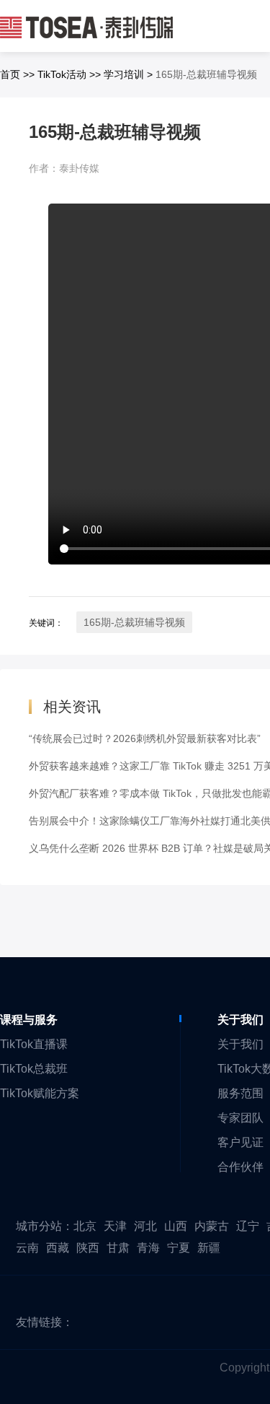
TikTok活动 (61, 74)
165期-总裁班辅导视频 (134, 622)
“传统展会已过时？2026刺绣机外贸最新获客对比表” (145, 738)
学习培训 (124, 74)
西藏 (57, 1248)
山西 (175, 1226)
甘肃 (118, 1248)
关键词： (46, 623)
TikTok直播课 (34, 1044)
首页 (10, 74)
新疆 (208, 1248)
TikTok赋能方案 (39, 1093)
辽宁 (247, 1226)
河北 (145, 1226)
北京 (84, 1226)
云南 (27, 1248)
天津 (115, 1226)
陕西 (87, 1248)
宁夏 (178, 1248)
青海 (148, 1248)
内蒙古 (211, 1226)
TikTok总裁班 (34, 1069)
